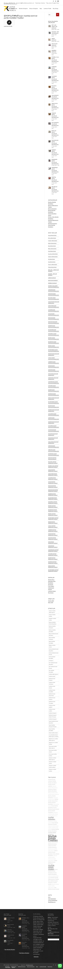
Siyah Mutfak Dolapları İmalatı (52, 726)
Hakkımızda (51, 587)
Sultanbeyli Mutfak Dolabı (53, 256)
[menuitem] (7, 8)
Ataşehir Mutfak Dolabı (52, 235)
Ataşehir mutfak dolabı (52, 619)
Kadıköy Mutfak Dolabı (52, 243)
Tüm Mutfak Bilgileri (10, 949)
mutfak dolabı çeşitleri (52, 706)
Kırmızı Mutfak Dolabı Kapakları (53, 650)
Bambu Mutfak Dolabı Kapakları (52, 623)
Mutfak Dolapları (52, 223)
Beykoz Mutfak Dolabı (52, 238)
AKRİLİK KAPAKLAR (52, 277)
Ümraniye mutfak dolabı (53, 751)
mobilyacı (51, 660)
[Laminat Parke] (9, 22)
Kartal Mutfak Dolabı (52, 245)
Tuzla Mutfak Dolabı (51, 261)
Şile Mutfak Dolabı (51, 259)
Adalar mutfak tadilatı (52, 615)
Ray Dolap (50, 592)
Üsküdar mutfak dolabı (52, 762)
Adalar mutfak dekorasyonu (52, 611)
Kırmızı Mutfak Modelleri (52, 657)
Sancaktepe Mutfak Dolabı (53, 253)
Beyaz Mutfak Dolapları (52, 638)
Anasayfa (50, 584)
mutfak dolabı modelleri (52, 691)
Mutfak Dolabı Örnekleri (52, 702)
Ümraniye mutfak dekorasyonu (53, 747)
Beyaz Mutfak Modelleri (52, 642)
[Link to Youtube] (58, 1)
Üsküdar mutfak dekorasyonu (52, 758)
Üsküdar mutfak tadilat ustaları (52, 766)
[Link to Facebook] (53, 1)
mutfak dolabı (52, 676)
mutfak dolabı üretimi (52, 710)
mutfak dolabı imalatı (52, 687)
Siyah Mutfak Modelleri (52, 730)
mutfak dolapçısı (52, 719)
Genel (49, 215)
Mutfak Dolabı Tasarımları (52, 694)
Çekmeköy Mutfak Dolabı (52, 240)
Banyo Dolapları (52, 208)
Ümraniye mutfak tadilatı (53, 755)
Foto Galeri (51, 586)
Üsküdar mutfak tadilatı (52, 770)
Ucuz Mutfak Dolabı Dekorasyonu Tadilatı (53, 735)
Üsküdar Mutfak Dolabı (52, 267)
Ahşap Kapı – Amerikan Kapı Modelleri (51, 581)
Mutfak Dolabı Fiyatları (52, 679)
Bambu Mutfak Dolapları (52, 627)
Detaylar (36, 956)
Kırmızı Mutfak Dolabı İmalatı (53, 653)
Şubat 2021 (51, 600)
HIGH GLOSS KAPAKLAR (53, 280)
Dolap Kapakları (52, 213)
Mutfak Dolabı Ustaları (52, 698)
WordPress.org (51, 902)
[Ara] (18, 15)
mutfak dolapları (52, 713)
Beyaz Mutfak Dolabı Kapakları (53, 634)
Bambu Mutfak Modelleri (52, 631)
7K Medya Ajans (29, 965)
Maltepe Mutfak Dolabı (52, 248)
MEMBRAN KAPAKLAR (52, 283)
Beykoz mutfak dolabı (52, 646)
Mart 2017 (50, 602)
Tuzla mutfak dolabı (53, 732)
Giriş (49, 897)
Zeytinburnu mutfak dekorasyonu (53, 739)
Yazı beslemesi (52, 898)
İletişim (50, 589)
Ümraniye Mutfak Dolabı (52, 264)
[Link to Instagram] (56, 1)
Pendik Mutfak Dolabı (52, 251)
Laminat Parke (8, 26)
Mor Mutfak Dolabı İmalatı (53, 667)
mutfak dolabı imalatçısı (52, 683)
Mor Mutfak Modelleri (51, 671)
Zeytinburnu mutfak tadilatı (53, 743)
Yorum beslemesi (52, 900)
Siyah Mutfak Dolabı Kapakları (53, 722)
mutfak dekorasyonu (53, 674)
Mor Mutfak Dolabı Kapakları (53, 663)
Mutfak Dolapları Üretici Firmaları (52, 716)
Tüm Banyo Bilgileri (24, 953)
